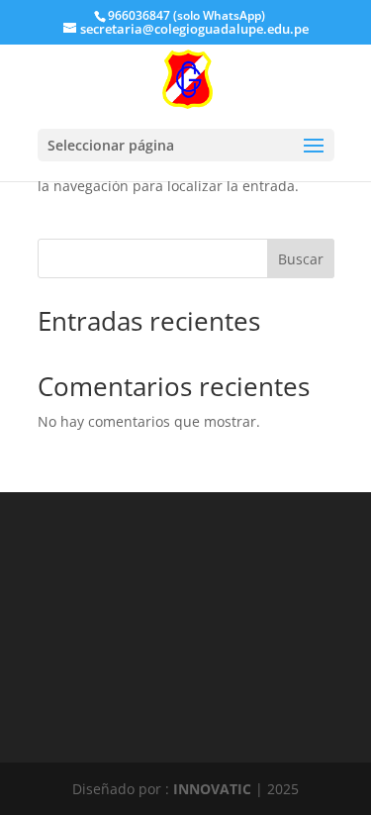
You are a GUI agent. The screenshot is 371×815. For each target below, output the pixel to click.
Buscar (301, 259)
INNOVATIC (212, 788)
